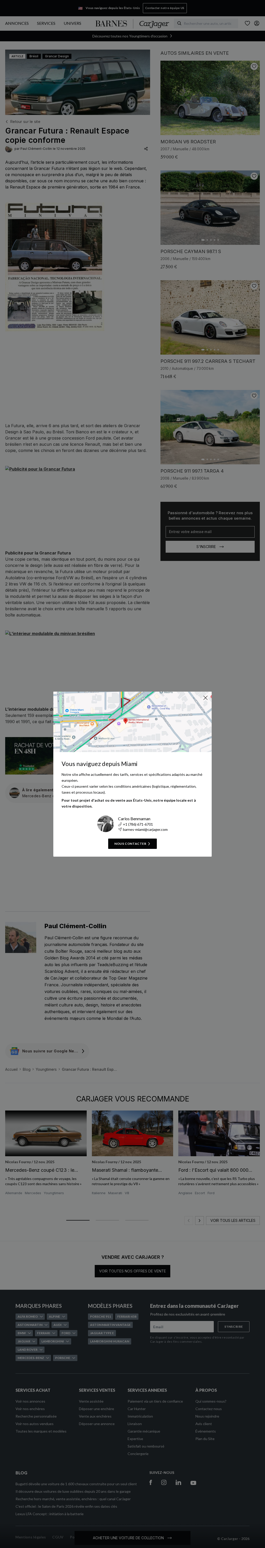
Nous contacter (130, 844)
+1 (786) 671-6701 (138, 824)
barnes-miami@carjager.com (145, 829)
